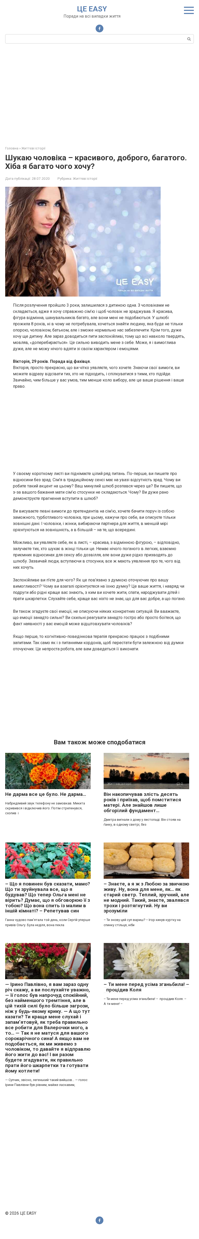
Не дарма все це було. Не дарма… (45, 794)
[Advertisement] (99, 94)
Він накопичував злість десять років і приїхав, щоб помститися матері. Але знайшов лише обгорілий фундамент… (142, 802)
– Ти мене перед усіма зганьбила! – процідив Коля (146, 987)
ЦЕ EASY (92, 9)
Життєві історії (85, 178)
